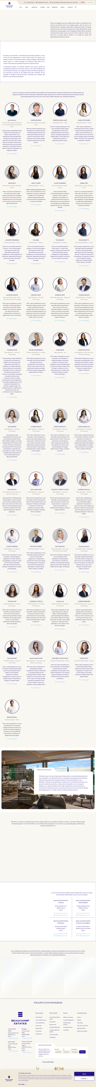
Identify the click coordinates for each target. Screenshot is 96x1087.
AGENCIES (54, 7)
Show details (21, 1084)
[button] (76, 7)
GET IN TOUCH (90, 2)
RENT (26, 7)
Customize (83, 1078)
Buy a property (39, 1045)
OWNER (42, 7)
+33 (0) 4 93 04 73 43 (84, 933)
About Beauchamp (82, 1045)
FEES (48, 7)
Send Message (13, 153)
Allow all (84, 1074)
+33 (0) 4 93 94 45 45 (61, 913)
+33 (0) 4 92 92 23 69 (61, 933)
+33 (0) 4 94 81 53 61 (83, 913)
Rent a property (53, 1045)
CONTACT (70, 7)
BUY (21, 7)
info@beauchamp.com (61, 915)
